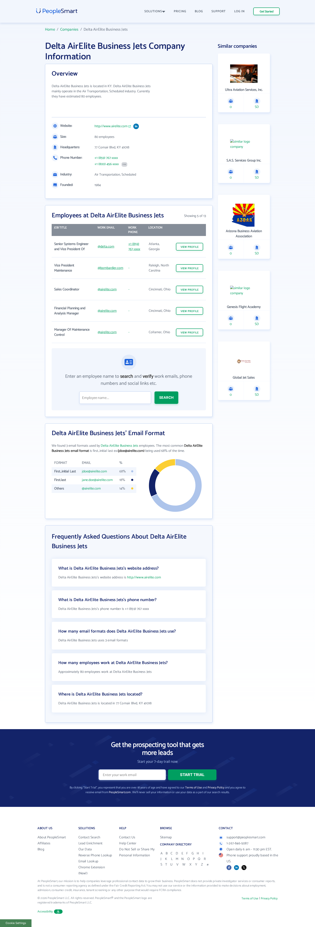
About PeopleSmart (52, 837)
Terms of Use (193, 787)
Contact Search (89, 837)
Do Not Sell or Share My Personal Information (136, 852)
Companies (69, 29)
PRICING (180, 11)
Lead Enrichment (90, 843)
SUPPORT (219, 11)
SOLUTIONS (153, 11)
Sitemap (166, 837)
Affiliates (44, 843)
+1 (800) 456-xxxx (106, 164)
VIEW (190, 247)
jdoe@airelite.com (94, 471)
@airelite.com (107, 289)
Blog (41, 849)
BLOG (199, 11)
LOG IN (239, 11)
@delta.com (106, 246)
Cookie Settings (16, 923)
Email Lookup (88, 861)
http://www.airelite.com (111, 126)
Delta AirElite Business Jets (119, 446)
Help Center (127, 843)
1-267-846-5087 (237, 843)
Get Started (266, 11)
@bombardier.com (110, 268)
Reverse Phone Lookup (95, 855)
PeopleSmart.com (119, 792)
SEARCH (166, 397)
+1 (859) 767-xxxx (106, 158)
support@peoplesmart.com (246, 837)
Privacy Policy (216, 787)
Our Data (85, 849)
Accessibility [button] (45, 911)
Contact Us (127, 837)
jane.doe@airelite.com (97, 480)
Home (50, 29)
